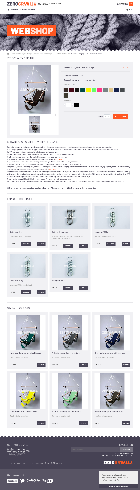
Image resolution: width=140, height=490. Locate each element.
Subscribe (126, 449)
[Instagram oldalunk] (34, 481)
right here (58, 159)
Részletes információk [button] (111, 480)
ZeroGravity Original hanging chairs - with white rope (31, 54)
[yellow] (88, 90)
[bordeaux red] (71, 90)
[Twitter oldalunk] (23, 481)
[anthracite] (122, 90)
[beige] (111, 90)
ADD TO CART (120, 116)
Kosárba (26, 244)
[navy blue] (116, 90)
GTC (52, 463)
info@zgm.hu (17, 455)
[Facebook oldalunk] (13, 481)
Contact (31, 10)
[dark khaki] (66, 95)
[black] (77, 90)
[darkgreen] (82, 90)
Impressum (59, 463)
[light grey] (105, 90)
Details (41, 244)
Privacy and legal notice (16, 463)
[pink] (99, 90)
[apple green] (94, 90)
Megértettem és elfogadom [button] (118, 486)
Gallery (23, 10)
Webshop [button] (14, 10)
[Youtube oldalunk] (47, 481)
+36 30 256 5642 (122, 4)
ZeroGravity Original (62, 54)
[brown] (66, 90)
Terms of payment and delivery (38, 463)
